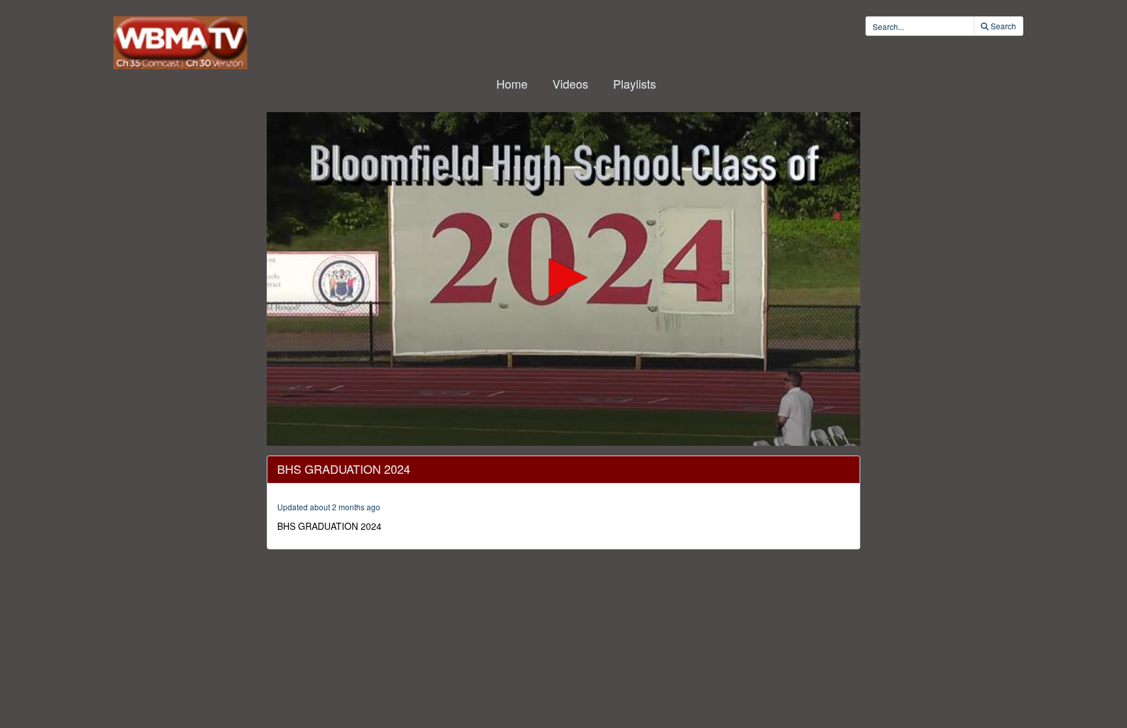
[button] (563, 277)
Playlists (634, 83)
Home (512, 83)
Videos (570, 83)
